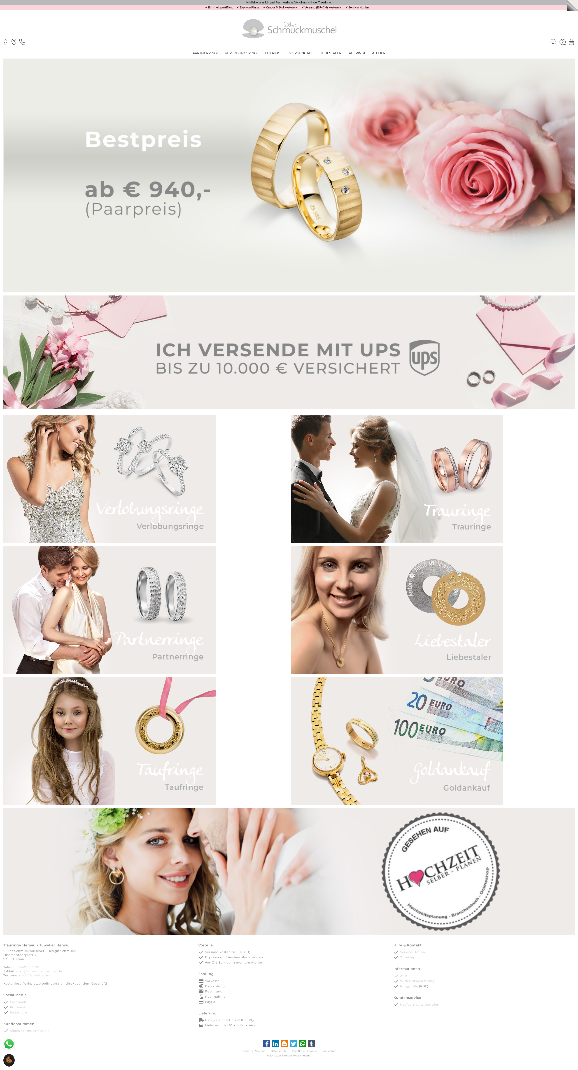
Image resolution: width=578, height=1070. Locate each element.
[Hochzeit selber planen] (289, 934)
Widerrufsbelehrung (417, 981)
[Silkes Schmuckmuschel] (289, 28)
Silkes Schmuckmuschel (30, 1030)
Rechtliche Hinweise (304, 1051)
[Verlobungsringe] (109, 542)
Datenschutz (278, 1051)
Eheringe (274, 53)
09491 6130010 (30, 967)
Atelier (378, 53)
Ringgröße (409, 986)
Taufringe (356, 53)
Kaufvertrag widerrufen (419, 1004)
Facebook (18, 1002)
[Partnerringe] (109, 673)
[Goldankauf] (397, 804)
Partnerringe (206, 53)
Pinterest (17, 1007)
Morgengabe (301, 53)
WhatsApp (409, 957)
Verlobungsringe (242, 53)
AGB (403, 976)
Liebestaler (330, 53)
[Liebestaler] (397, 673)
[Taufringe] (109, 804)
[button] (9, 1062)
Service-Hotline (359, 7)
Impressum (329, 1051)
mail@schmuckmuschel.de (39, 971)
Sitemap (260, 1051)
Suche (245, 1051)
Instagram (18, 1012)
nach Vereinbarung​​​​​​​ (35, 975)
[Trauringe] (397, 542)
